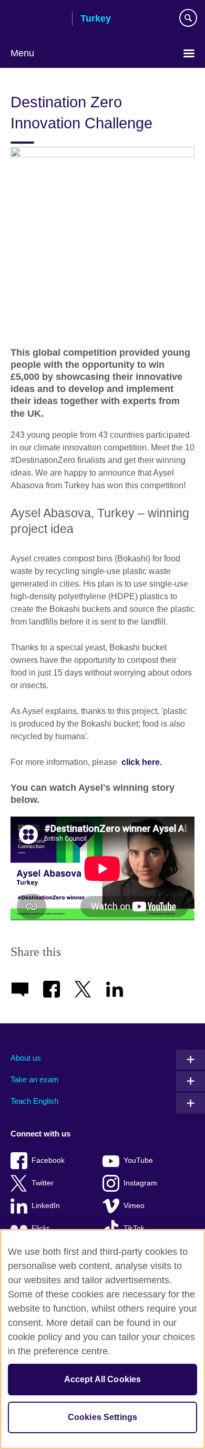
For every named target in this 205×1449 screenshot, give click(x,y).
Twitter (43, 1183)
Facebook (48, 1160)
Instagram (140, 1183)
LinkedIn (46, 1206)
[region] (102, 1339)
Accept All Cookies (102, 1379)
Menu (22, 53)
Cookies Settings (103, 1417)
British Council (37, 19)
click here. (139, 762)
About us (26, 1057)
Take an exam (35, 1079)
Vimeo (134, 1206)
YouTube (138, 1160)
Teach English (34, 1100)
